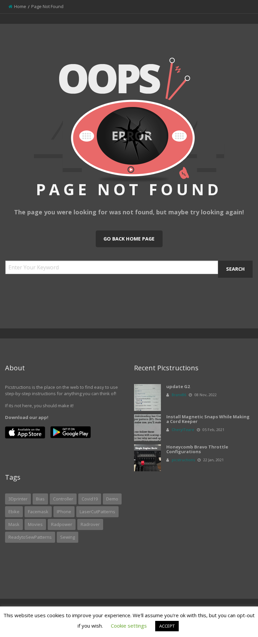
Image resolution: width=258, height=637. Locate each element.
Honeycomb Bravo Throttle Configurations (197, 449)
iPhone (64, 512)
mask (13, 524)
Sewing (67, 537)
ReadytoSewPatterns (30, 537)
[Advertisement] (193, 522)
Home (20, 6)
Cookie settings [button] (129, 625)
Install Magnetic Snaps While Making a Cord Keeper (208, 419)
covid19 (90, 499)
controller (63, 499)
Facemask (38, 512)
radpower (61, 524)
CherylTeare (183, 429)
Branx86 (179, 394)
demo (112, 499)
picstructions (183, 459)
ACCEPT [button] (167, 626)
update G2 (178, 386)
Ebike (13, 512)
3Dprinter (18, 499)
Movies (35, 524)
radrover (90, 524)
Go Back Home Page (129, 238)
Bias (40, 499)
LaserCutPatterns (97, 512)
